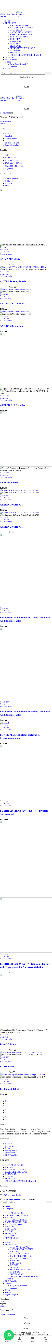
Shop (7, 113)
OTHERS (14, 44)
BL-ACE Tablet (8, 1044)
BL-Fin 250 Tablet (9, 1089)
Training (13, 66)
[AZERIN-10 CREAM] (19, 490)
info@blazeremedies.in (12, 1195)
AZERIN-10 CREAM (11, 504)
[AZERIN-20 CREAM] (19, 513)
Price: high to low (12, 145)
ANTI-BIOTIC (16, 30)
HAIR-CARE (15, 41)
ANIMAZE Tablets (10, 259)
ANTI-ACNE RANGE (19, 25)
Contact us (9, 1146)
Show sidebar (5, 121)
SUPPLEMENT (16, 53)
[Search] (48, 73)
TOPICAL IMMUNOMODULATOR (25, 55)
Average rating (11, 138)
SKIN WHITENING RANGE (22, 48)
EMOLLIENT (16, 39)
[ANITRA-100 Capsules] (15, 289)
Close (2, 1301)
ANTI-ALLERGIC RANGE (22, 28)
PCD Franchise (11, 1155)
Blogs (7, 1148)
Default (8, 134)
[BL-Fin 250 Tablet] (22, 1074)
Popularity (9, 136)
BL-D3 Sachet (7, 1066)
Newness (8, 140)
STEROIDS (15, 50)
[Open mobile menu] (26, 92)
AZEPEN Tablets (9, 482)
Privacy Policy (11, 1150)
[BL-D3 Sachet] (21, 1052)
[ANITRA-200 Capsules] (15, 312)
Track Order (10, 1153)
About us (8, 1144)
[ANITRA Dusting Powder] (23, 267)
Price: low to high (12, 143)
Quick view (4, 252)
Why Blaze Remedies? (19, 64)
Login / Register (11, 1295)
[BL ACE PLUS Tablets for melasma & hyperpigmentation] (4, 723)
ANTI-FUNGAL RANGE (21, 32)
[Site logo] (8, 16)
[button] (4, 249)
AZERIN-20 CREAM (11, 526)
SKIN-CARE (15, 46)
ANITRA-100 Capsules (12, 303)
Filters (2, 124)
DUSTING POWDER (19, 37)
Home (2, 113)
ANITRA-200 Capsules (12, 326)
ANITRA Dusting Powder (13, 281)
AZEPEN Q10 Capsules (12, 405)
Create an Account (7, 1314)
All (6, 155)
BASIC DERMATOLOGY (21, 34)
